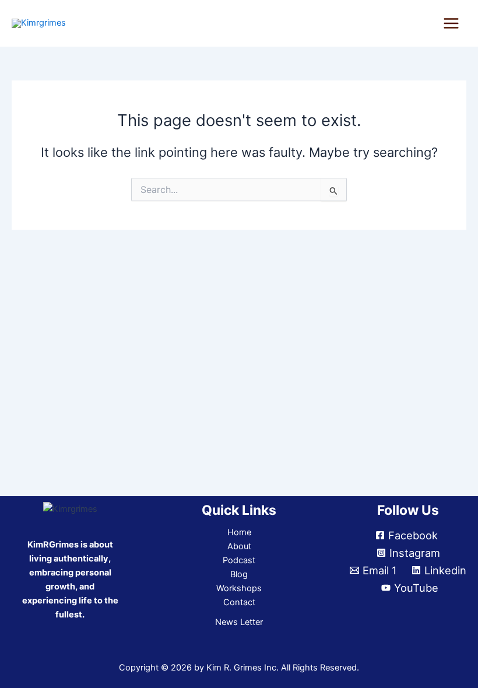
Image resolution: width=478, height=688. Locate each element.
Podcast (239, 560)
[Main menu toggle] (451, 23)
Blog (239, 574)
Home (239, 532)
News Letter (239, 622)
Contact (239, 602)
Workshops (239, 588)
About (239, 546)
